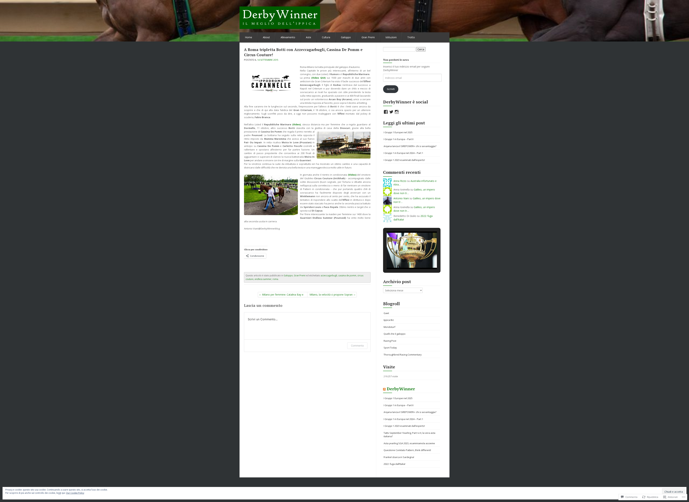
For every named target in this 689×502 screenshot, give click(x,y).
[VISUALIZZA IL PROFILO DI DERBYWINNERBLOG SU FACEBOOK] (386, 112)
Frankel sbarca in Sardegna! (399, 457)
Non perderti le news (396, 59)
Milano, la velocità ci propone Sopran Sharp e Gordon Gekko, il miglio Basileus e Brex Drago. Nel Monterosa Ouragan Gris (331, 295)
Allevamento (288, 37)
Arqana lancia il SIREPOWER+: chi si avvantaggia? (410, 146)
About (266, 37)
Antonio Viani (401, 198)
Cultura (326, 37)
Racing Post (390, 340)
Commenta (357, 345)
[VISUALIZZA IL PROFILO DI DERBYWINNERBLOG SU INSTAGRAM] (397, 112)
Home (248, 37)
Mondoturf (389, 327)
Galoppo (346, 37)
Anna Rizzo (399, 181)
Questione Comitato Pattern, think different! (407, 450)
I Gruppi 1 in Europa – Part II (398, 139)
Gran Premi (368, 37)
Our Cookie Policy (75, 492)
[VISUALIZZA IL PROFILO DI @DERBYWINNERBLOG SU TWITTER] (391, 112)
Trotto (411, 37)
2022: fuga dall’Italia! (394, 464)
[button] (403, 259)
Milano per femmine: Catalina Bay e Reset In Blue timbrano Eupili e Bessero (282, 295)
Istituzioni (391, 37)
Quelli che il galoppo (395, 333)
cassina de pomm (347, 275)
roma (275, 279)
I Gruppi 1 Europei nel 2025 (398, 132)
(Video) (296, 124)
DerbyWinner (401, 389)
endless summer (263, 279)
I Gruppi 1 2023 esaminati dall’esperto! (404, 160)
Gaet (386, 313)
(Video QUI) (318, 77)
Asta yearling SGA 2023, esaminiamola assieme (409, 443)
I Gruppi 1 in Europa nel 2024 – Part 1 (403, 153)
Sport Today (390, 347)
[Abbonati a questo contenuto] (384, 389)
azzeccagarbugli (329, 275)
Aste (308, 37)
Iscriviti (391, 89)
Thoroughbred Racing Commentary (403, 354)
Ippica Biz (389, 320)
